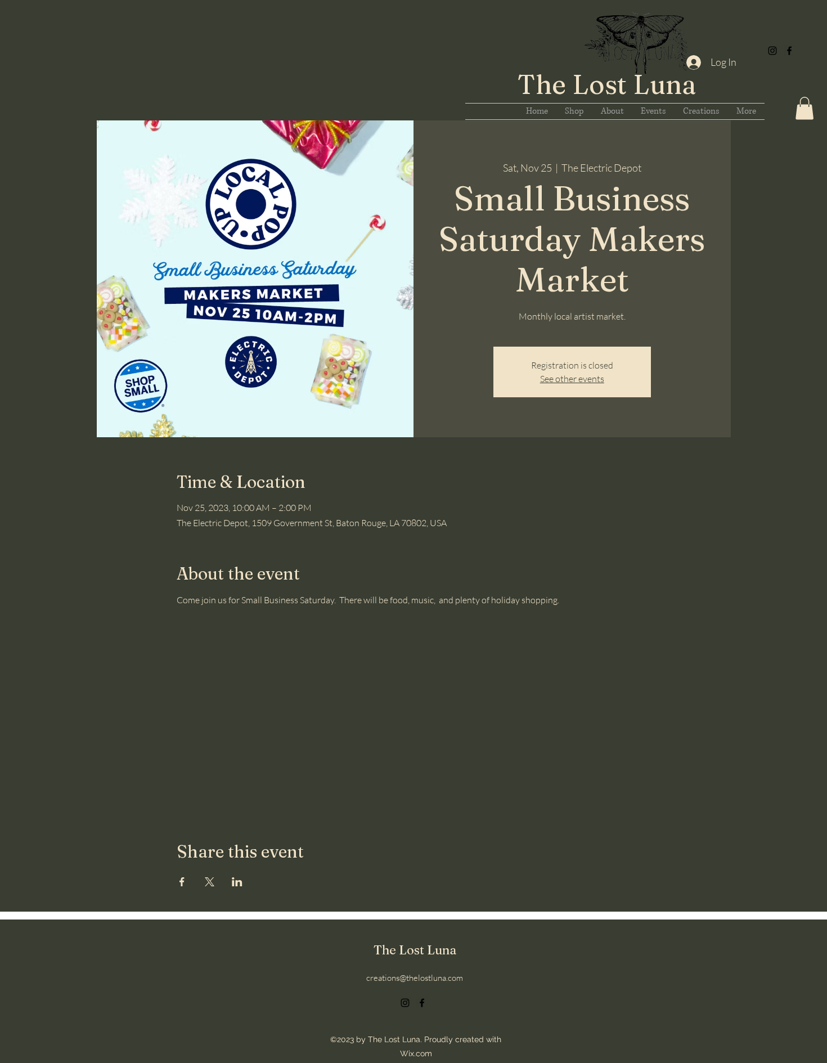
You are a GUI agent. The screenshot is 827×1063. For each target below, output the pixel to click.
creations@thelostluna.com (414, 977)
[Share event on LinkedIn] (237, 881)
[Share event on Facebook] (182, 881)
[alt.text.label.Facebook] (789, 50)
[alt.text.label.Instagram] (772, 50)
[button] (804, 108)
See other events (572, 378)
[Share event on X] (209, 881)
